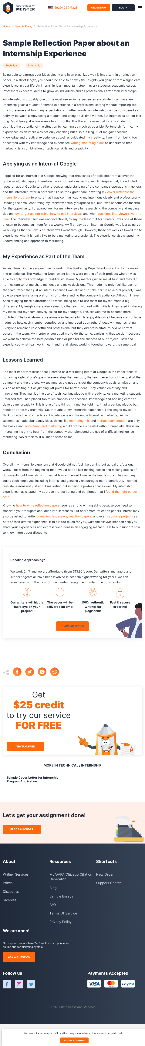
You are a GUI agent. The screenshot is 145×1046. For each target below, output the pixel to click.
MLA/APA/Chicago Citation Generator (70, 876)
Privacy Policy (60, 922)
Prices (7, 883)
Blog (53, 888)
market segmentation (112, 421)
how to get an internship (31, 214)
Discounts (11, 892)
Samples (9, 900)
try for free (25, 746)
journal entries (46, 516)
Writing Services (16, 874)
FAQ (52, 905)
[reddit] (56, 672)
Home (6, 26)
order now (98, 7)
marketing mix (79, 421)
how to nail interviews (66, 214)
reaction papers (80, 516)
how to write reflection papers (37, 505)
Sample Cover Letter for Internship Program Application (32, 779)
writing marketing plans (87, 143)
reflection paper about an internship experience (67, 26)
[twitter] (31, 672)
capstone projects (120, 516)
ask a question (19, 957)
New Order (105, 874)
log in (123, 7)
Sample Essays (61, 896)
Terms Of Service (63, 913)
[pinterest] (44, 672)
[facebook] (19, 672)
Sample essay (23, 26)
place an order (72, 626)
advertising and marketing (43, 426)
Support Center (108, 883)
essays (62, 516)
